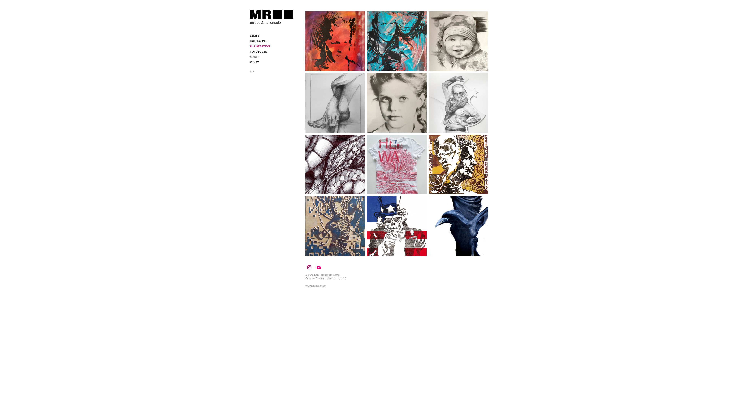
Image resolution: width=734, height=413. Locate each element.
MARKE (254, 57)
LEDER (254, 35)
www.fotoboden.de (315, 285)
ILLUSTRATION (260, 46)
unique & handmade (265, 22)
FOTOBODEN (258, 51)
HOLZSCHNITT (259, 40)
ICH (252, 71)
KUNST (254, 62)
